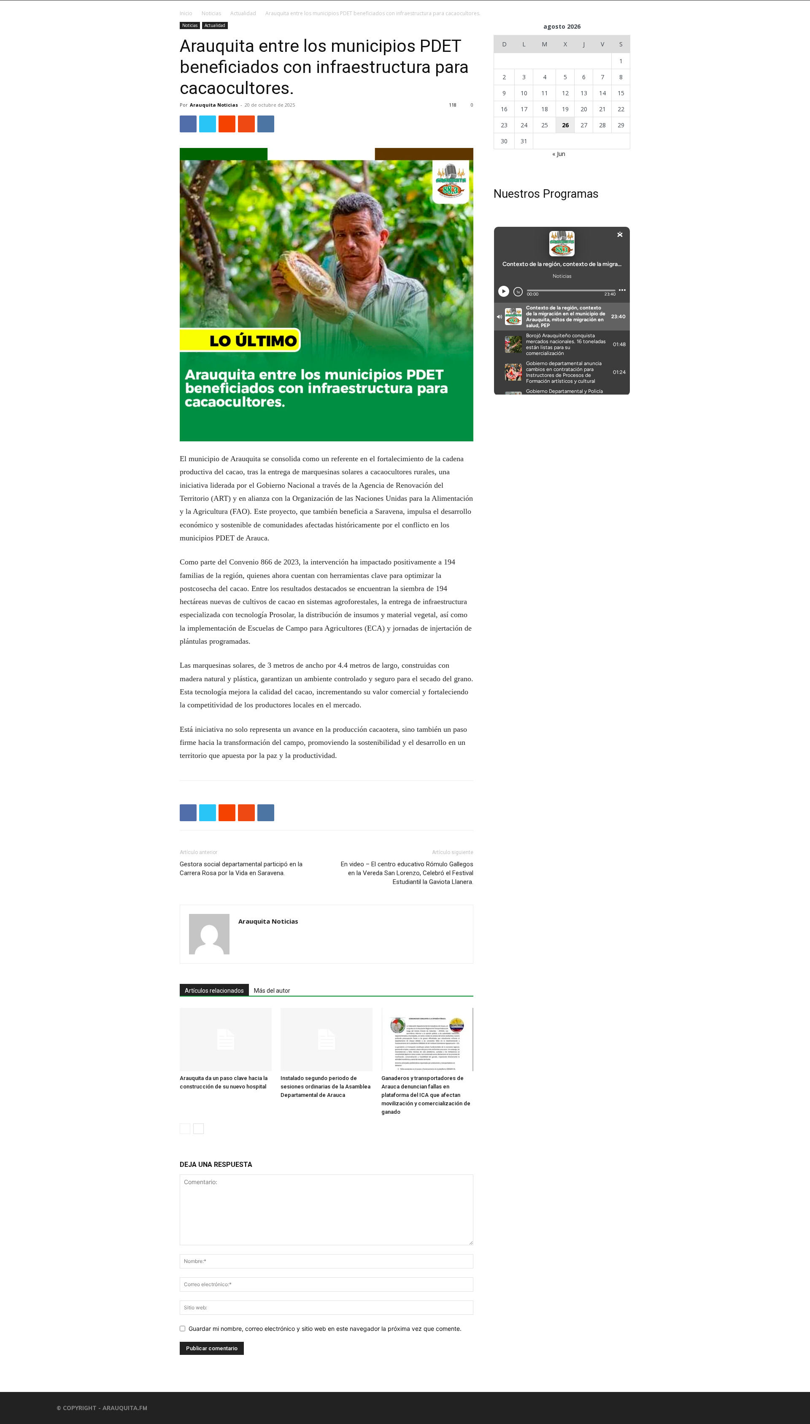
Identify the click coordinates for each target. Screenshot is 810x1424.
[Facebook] (188, 124)
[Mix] (246, 124)
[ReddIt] (227, 124)
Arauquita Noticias (214, 105)
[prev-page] (185, 1128)
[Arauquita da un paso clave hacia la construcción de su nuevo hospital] (226, 1039)
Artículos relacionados (214, 990)
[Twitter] (207, 124)
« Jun (558, 154)
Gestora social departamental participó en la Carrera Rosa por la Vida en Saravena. (241, 868)
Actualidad (243, 13)
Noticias (211, 13)
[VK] (265, 124)
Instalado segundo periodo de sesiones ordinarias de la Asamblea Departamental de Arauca (325, 1086)
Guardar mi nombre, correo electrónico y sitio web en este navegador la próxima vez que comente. (325, 1328)
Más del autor (272, 990)
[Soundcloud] (583, 1408)
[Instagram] (532, 1408)
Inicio (186, 13)
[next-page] (198, 1128)
